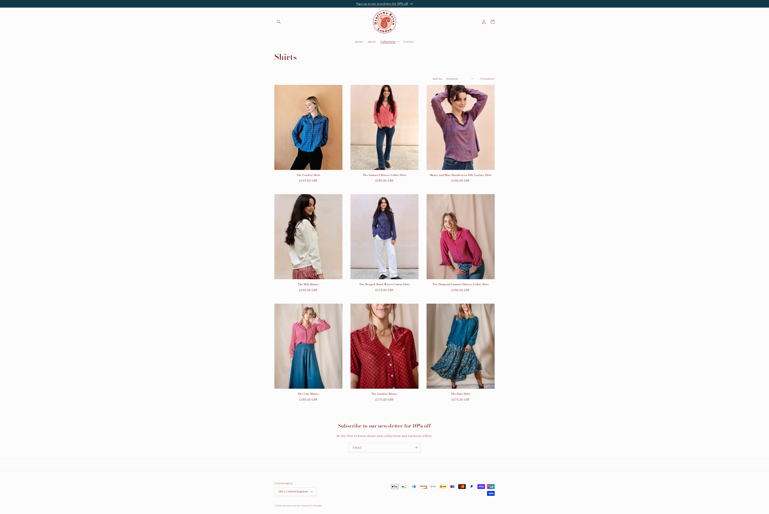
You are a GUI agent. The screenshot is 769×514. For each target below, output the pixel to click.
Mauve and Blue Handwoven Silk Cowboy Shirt (460, 175)
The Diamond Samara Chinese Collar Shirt (460, 284)
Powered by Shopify (311, 505)
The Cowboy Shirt (308, 175)
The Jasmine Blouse (384, 394)
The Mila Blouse (308, 284)
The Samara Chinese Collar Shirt (384, 175)
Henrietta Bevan (291, 505)
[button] (278, 21)
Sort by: (437, 78)
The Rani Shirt (460, 394)
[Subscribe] (416, 447)
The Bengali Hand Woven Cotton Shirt (384, 284)
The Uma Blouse (308, 394)
